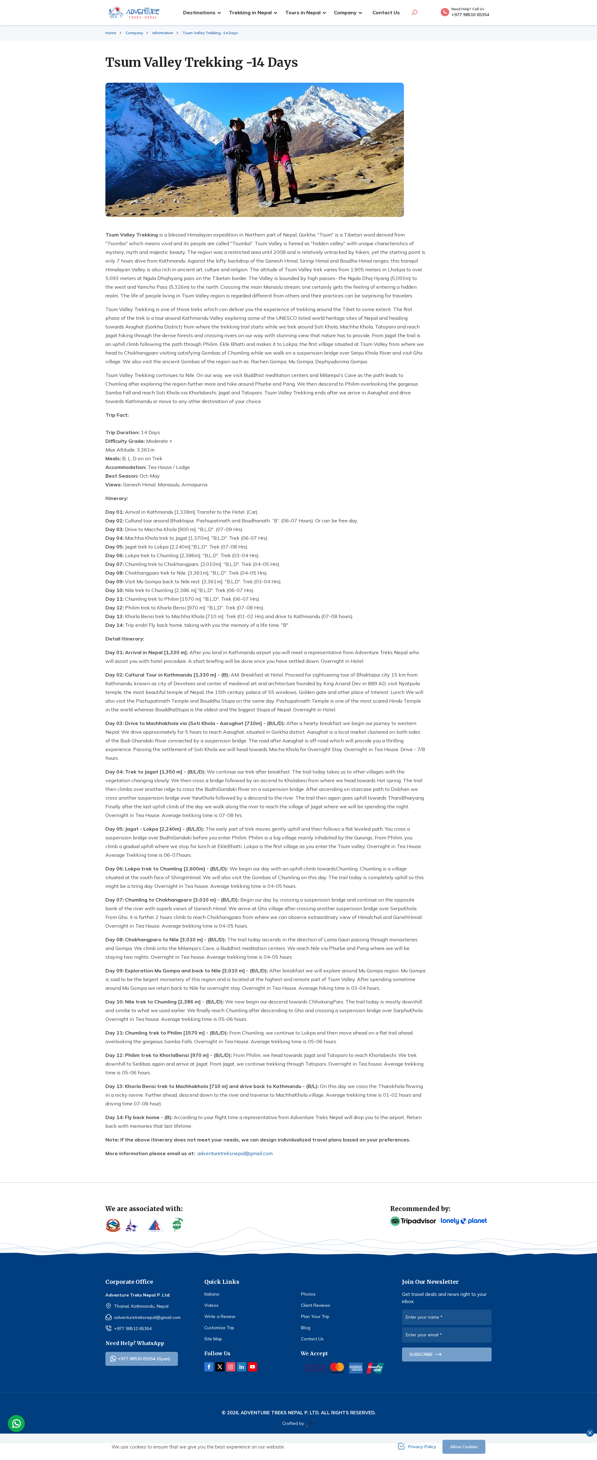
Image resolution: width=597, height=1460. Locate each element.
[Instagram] (230, 1366)
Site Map (213, 1339)
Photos (308, 1294)
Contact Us (386, 12)
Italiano (212, 1294)
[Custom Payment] (343, 1368)
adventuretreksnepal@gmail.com (235, 1153)
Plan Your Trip (315, 1316)
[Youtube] (252, 1366)
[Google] (464, 1221)
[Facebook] (209, 1366)
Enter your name (424, 1317)
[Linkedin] (241, 1366)
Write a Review (219, 1316)
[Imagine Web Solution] (310, 1424)
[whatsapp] (18, 1423)
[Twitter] (219, 1366)
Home (110, 32)
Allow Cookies (464, 1446)
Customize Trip (219, 1327)
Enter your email (424, 1335)
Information (162, 32)
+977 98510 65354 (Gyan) (144, 1358)
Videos (211, 1305)
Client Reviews (315, 1305)
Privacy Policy (422, 1446)
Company (134, 32)
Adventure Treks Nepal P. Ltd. (280, 1413)
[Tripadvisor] (413, 1221)
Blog (305, 1327)
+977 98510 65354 (133, 1328)
